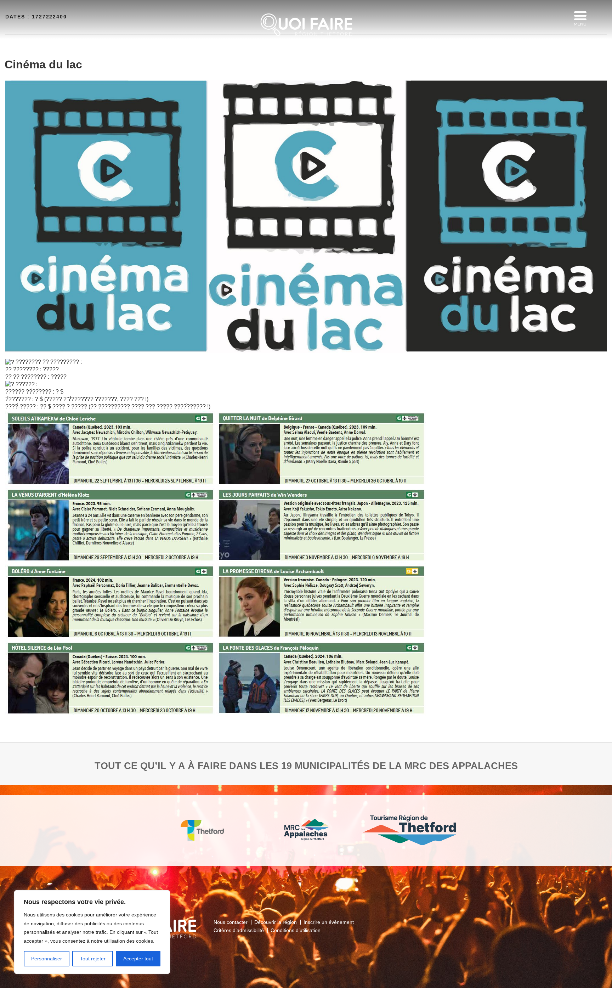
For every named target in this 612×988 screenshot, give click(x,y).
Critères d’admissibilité (239, 930)
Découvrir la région (275, 922)
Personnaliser (46, 958)
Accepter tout (138, 958)
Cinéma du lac (43, 64)
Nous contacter (231, 922)
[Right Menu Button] (580, 16)
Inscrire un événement (329, 922)
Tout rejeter (93, 958)
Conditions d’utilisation (296, 930)
